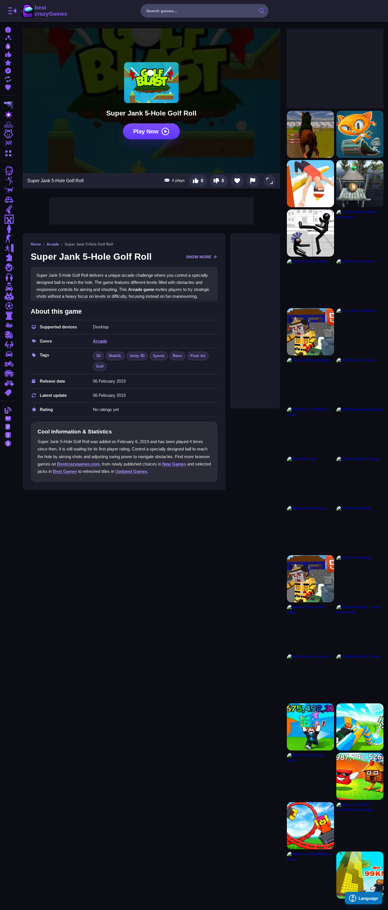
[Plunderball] (310, 578)
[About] (8, 434)
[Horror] (8, 267)
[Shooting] (8, 105)
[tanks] (8, 325)
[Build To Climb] (359, 875)
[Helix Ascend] (359, 529)
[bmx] (8, 383)
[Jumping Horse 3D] (310, 134)
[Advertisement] (151, 210)
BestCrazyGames (43, 10)
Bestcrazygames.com (78, 464)
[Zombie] (8, 171)
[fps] (8, 238)
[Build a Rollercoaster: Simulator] (310, 825)
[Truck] (8, 335)
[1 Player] (8, 229)
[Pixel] (8, 296)
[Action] (8, 114)
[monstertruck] (8, 373)
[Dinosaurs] (8, 190)
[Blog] (8, 410)
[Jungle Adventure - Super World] (359, 628)
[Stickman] (8, 180)
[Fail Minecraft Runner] (310, 183)
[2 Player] (8, 277)
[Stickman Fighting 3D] (310, 233)
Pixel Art (197, 356)
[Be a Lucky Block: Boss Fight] (359, 776)
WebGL (115, 356)
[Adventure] (8, 124)
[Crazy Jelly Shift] (359, 331)
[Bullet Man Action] (310, 677)
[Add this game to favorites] (237, 181)
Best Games (65, 471)
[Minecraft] (8, 219)
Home (36, 244)
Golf (99, 366)
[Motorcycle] (8, 364)
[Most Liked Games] (8, 54)
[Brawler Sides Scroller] (310, 628)
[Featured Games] (8, 62)
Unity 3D (137, 356)
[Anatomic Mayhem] (359, 480)
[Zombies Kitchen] (310, 282)
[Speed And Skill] (310, 529)
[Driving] (8, 287)
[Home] (8, 29)
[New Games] (8, 37)
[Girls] (8, 134)
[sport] (8, 306)
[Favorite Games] (8, 87)
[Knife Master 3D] (359, 381)
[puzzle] (8, 258)
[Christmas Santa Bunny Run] (359, 233)
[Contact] (8, 418)
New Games (174, 464)
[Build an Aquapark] (359, 726)
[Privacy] (8, 443)
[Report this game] (253, 181)
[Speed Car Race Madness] (310, 875)
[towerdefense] (8, 315)
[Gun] (8, 209)
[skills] (8, 344)
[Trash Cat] (359, 134)
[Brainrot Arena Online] (310, 776)
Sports (158, 356)
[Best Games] (8, 45)
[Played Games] (8, 70)
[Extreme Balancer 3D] (359, 183)
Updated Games (131, 471)
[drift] (8, 354)
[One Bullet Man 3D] (359, 677)
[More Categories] (8, 152)
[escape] (8, 248)
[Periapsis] (310, 331)
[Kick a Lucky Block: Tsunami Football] (359, 825)
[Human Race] (359, 578)
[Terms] (8, 426)
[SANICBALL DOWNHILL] (310, 430)
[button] (269, 181)
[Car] (8, 200)
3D (98, 356)
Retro (177, 356)
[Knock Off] (310, 480)
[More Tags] (8, 392)
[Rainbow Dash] (359, 282)
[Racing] (8, 143)
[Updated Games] (8, 78)
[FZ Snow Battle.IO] (310, 381)
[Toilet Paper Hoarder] (359, 430)
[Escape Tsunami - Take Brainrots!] (310, 726)
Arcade (53, 244)
